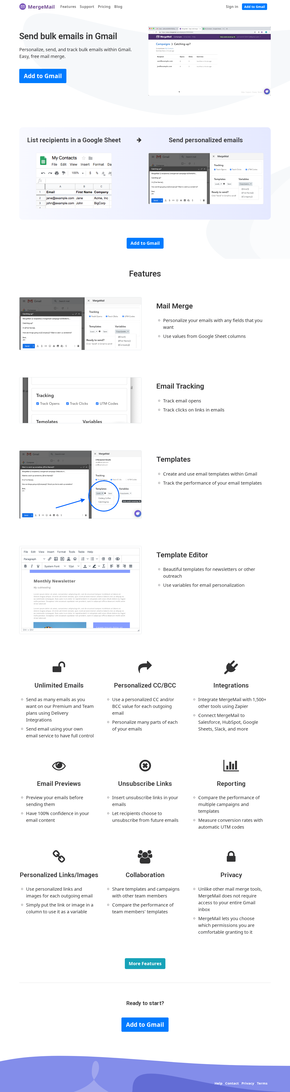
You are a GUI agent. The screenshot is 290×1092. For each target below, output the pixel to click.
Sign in (232, 6)
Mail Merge (174, 306)
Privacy (248, 1083)
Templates (173, 459)
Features (68, 6)
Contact (232, 1083)
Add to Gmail (254, 7)
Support (87, 6)
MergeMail (41, 6)
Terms (262, 1083)
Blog (118, 6)
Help (218, 1083)
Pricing (104, 6)
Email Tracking (180, 386)
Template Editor (182, 555)
